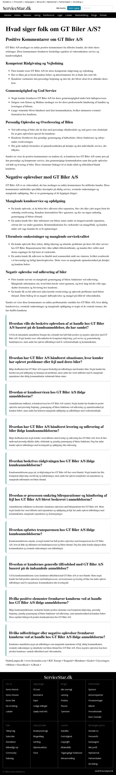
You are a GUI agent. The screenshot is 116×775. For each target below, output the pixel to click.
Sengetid (68, 660)
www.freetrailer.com (35, 660)
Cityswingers (102, 660)
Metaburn (80, 660)
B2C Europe (55, 660)
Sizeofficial (23, 664)
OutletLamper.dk (14, 660)
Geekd (90, 660)
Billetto (11, 664)
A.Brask (35, 664)
